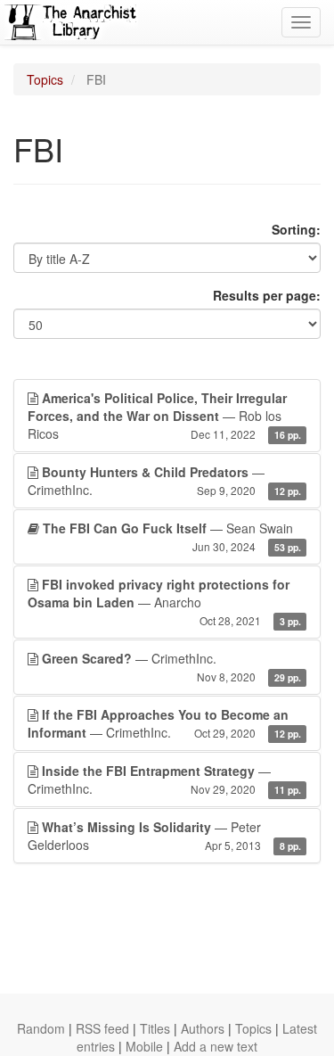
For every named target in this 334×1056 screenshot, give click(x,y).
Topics (45, 79)
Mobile (144, 1046)
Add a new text (215, 1046)
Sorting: (296, 229)
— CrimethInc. (164, 481)
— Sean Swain (172, 536)
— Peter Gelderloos (164, 836)
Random (41, 1028)
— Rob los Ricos (164, 415)
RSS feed (102, 1028)
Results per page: (267, 295)
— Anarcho (164, 601)
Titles (155, 1028)
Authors (202, 1028)
